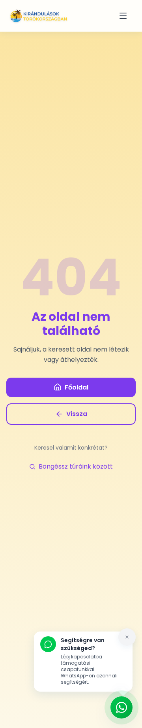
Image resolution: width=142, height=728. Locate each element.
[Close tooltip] (127, 637)
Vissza (76, 413)
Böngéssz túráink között (76, 466)
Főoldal (76, 387)
